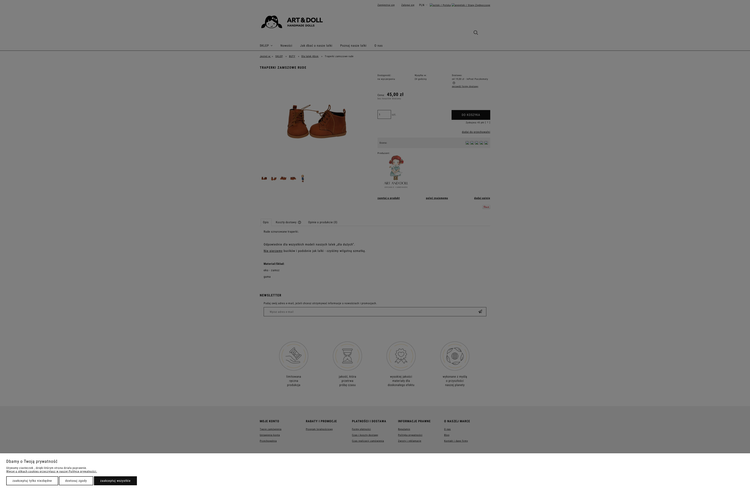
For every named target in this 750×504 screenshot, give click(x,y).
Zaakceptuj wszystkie (115, 481)
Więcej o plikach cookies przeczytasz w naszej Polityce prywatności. (51, 471)
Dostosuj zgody (76, 481)
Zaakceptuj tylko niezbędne (32, 481)
